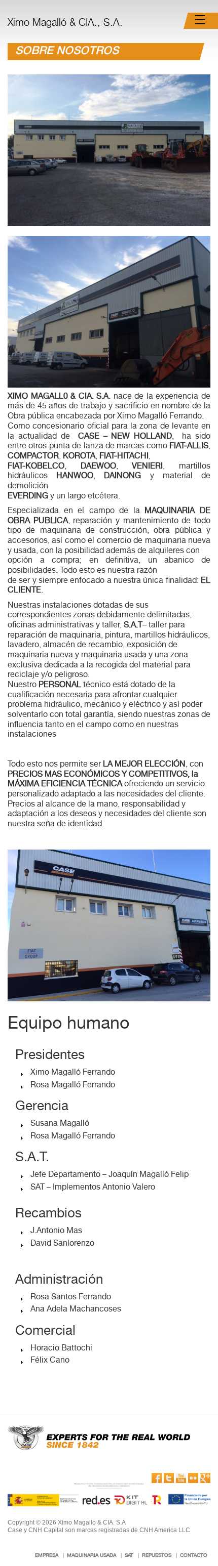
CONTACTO (193, 1555)
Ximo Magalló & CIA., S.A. (65, 24)
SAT (129, 1555)
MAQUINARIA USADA (91, 1555)
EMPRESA (46, 1555)
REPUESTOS (156, 1555)
